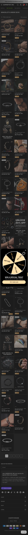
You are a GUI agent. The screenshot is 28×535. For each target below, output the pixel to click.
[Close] (25, 250)
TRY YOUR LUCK (14, 282)
